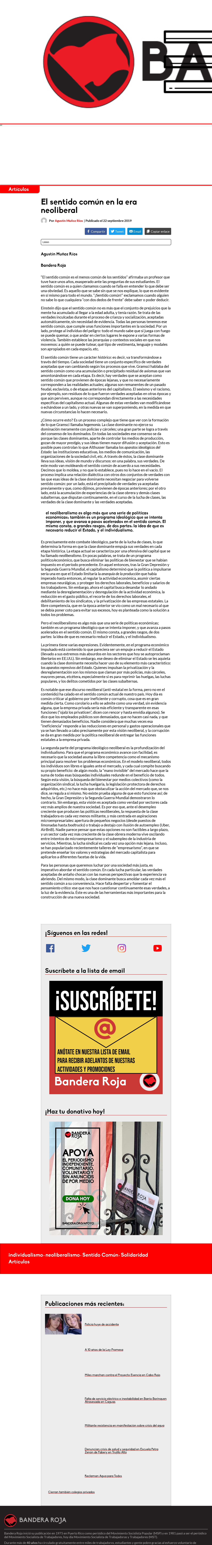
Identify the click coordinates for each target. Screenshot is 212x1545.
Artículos (18, 189)
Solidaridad (134, 1255)
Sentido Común (100, 1255)
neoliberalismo (63, 1255)
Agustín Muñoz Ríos (69, 220)
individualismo (25, 1255)
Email (137, 231)
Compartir (97, 231)
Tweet (119, 231)
